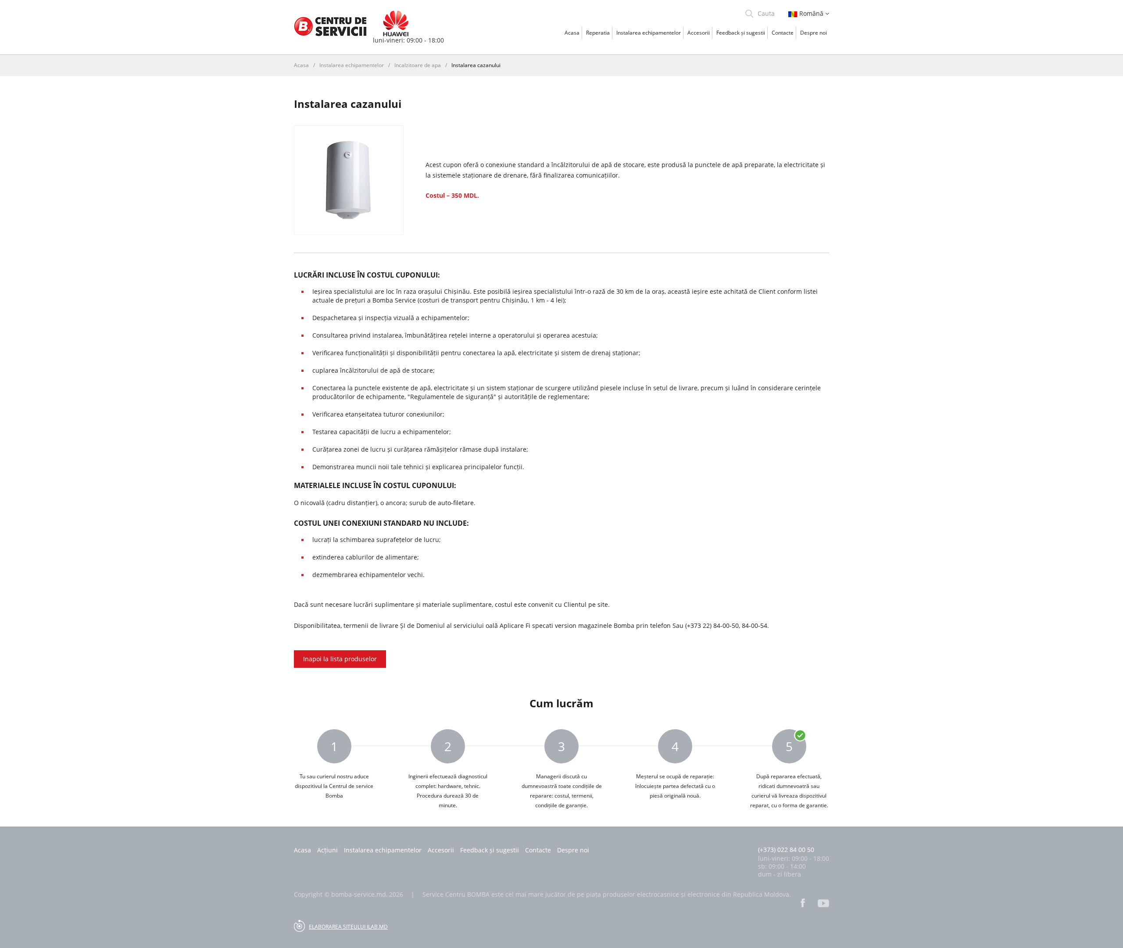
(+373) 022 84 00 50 (786, 849)
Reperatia (598, 32)
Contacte (783, 32)
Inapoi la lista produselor (340, 659)
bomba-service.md (358, 894)
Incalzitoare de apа (417, 65)
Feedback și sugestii (740, 32)
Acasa (572, 32)
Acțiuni (327, 850)
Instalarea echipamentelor (648, 32)
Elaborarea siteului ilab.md (348, 926)
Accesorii (698, 32)
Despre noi (813, 32)
